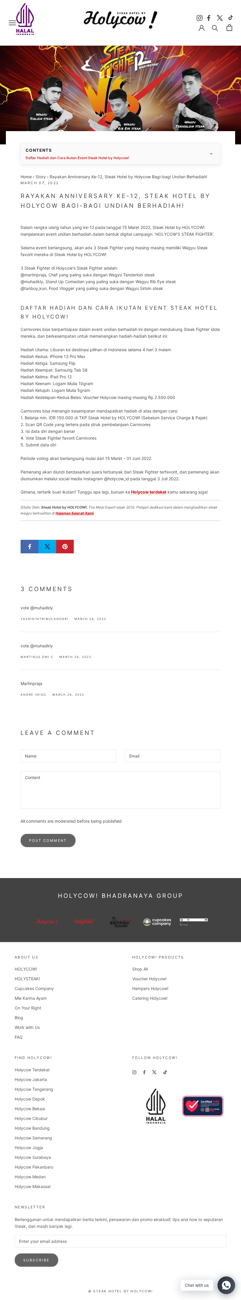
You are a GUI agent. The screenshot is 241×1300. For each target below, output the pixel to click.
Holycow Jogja (29, 1147)
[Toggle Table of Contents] (211, 154)
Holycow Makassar (33, 1186)
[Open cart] (229, 27)
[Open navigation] (12, 22)
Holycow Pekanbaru (34, 1166)
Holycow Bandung (32, 1128)
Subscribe (36, 1260)
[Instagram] (199, 17)
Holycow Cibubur (31, 1118)
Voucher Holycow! (149, 978)
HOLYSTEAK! (27, 978)
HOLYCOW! (26, 968)
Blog (19, 1017)
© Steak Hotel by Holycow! (120, 1291)
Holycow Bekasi (30, 1108)
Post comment (48, 840)
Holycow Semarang (33, 1137)
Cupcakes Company (34, 988)
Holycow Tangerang (34, 1089)
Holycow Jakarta (31, 1079)
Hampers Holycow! (150, 988)
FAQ (19, 1037)
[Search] (215, 27)
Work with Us (27, 1027)
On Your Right (28, 1007)
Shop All (140, 968)
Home (26, 176)
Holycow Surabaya (33, 1157)
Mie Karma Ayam (31, 998)
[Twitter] (220, 17)
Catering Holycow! (150, 998)
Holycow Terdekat (32, 1069)
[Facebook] (209, 17)
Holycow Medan (30, 1176)
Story (41, 176)
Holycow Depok (30, 1098)
